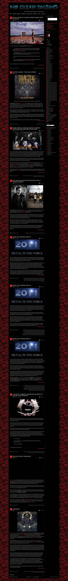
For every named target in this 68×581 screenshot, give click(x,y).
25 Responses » (42, 73)
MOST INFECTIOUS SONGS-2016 (52, 90)
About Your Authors (50, 49)
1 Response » (42, 457)
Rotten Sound (38, 388)
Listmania (48, 62)
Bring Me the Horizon (29, 175)
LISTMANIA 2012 (49, 63)
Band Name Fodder (50, 51)
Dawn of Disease (39, 330)
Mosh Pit (48, 81)
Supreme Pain (28, 389)
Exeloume (36, 331)
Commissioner (20, 222)
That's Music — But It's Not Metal (51, 115)
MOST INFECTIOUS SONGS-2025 (52, 100)
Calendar (48, 53)
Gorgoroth (40, 175)
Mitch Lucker (34, 452)
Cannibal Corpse (42, 386)
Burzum (37, 386)
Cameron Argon (33, 451)
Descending (28, 331)
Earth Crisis (32, 331)
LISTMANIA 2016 (49, 68)
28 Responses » (42, 130)
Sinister (41, 388)
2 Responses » (42, 238)
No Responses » (42, 510)
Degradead (43, 330)
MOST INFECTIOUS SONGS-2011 (52, 84)
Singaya (37, 452)
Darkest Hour (34, 175)
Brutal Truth (26, 330)
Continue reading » (41, 120)
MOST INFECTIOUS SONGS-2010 (52, 83)
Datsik (40, 451)
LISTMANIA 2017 (49, 69)
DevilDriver (37, 175)
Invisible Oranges (50, 140)
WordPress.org (50, 45)
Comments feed (50, 44)
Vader (43, 176)
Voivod (41, 334)
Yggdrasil (43, 334)
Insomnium (43, 175)
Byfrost (39, 386)
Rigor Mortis (35, 388)
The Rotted (34, 390)
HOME (10, 13)
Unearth (36, 280)
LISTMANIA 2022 (49, 74)
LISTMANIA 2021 (49, 73)
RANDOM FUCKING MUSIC (20, 130)
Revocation (32, 388)
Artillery (35, 385)
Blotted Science (30, 386)
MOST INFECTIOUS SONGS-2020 (52, 94)
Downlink (32, 452)
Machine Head (35, 176)
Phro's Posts (49, 103)
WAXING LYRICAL (50, 120)
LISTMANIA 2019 (49, 71)
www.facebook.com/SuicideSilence (29, 60)
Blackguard (26, 386)
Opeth (38, 176)
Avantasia (39, 385)
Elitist (34, 331)
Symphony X (33, 389)
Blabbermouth (49, 131)
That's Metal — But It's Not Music (51, 114)
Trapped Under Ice (34, 334)
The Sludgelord (50, 150)
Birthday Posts (49, 52)
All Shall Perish (32, 385)
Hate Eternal (34, 332)
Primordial (29, 388)
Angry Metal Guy (50, 129)
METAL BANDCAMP (50, 143)
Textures (25, 280)
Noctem (27, 388)
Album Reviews (16, 73)
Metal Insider (49, 144)
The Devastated (29, 334)
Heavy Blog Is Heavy (50, 139)
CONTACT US (43, 13)
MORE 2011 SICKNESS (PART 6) (22, 237)
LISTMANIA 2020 (49, 72)
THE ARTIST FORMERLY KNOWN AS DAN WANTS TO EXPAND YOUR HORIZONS (28, 395)
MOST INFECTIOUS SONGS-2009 (52, 82)
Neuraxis (24, 388)
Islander (15, 175)
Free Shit (48, 59)
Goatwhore (31, 332)
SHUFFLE (48, 112)
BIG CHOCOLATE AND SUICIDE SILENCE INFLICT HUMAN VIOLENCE (27, 181)
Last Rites (49, 142)
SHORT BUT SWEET (50, 111)
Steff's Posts (49, 113)
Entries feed (49, 43)
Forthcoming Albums (16, 238)
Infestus (41, 332)
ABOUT (39, 13)
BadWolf (19, 101)
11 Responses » (42, 20)
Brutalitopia (49, 132)
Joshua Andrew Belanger (34, 572)
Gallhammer (24, 332)
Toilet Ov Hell (49, 151)
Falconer (39, 331)
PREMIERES (35, 13)
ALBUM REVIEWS (29, 13)
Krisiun (43, 332)
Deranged (26, 331)
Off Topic (48, 102)
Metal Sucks (22, 534)
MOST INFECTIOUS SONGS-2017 (52, 91)
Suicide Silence (41, 176)
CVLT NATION (49, 133)
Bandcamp (49, 130)
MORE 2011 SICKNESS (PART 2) (22, 338)
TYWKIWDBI (49, 153)
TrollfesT (41, 390)
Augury (37, 385)
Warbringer (41, 280)
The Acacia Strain (28, 280)
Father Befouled (42, 331)
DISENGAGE (16, 509)
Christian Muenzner (30, 330)
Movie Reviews (49, 101)
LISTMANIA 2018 (49, 70)
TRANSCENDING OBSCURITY (52, 152)
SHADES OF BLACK (50, 110)
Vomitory (43, 390)
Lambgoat (49, 141)
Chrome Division (35, 330)
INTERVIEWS (23, 13)
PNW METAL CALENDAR (16, 13)
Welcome (48, 121)
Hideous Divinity (38, 332)
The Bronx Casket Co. (40, 389)
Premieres (48, 104)
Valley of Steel (49, 154)
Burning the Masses (34, 571)
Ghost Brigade (28, 332)
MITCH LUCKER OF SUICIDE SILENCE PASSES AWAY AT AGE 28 (28, 18)
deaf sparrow (49, 134)
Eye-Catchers (49, 57)
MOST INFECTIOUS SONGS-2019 (52, 93)
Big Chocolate (29, 451)
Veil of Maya (38, 280)
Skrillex (39, 452)
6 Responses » (42, 286)
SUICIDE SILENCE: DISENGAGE (22, 456)
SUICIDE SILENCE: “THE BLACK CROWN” (24, 72)
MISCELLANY (49, 80)
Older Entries (12, 574)
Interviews (48, 60)
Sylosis (31, 389)
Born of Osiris (34, 386)
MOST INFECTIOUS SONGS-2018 (52, 92)
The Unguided (38, 390)
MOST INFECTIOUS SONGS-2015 (52, 89)
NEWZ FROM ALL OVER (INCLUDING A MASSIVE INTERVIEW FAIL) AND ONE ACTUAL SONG (26, 128)
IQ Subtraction (49, 61)
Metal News (15, 20)
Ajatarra (29, 385)
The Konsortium (33, 280)
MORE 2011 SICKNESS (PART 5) (22, 285)
